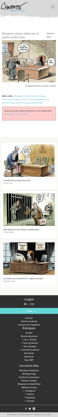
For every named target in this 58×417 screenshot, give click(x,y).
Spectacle (29, 356)
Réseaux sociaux (29, 387)
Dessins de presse (29, 336)
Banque (17, 95)
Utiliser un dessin (29, 321)
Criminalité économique (33, 95)
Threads (30, 400)
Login (29, 310)
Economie (7, 99)
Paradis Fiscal (8, 102)
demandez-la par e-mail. (16, 114)
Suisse (35, 102)
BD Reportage (29, 373)
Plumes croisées (29, 380)
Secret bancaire (23, 102)
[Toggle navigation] (53, 7)
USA (41, 102)
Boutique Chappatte (29, 370)
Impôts (23, 99)
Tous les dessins (30, 342)
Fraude (16, 99)
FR (25, 304)
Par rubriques (30, 346)
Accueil (29, 332)
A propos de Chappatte (29, 324)
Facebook (30, 397)
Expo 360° (29, 359)
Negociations (42, 99)
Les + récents (30, 339)
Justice (31, 99)
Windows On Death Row (29, 383)
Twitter (30, 394)
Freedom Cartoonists (29, 377)
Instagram (30, 390)
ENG (32, 304)
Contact (29, 317)
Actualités (29, 353)
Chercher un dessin (30, 349)
